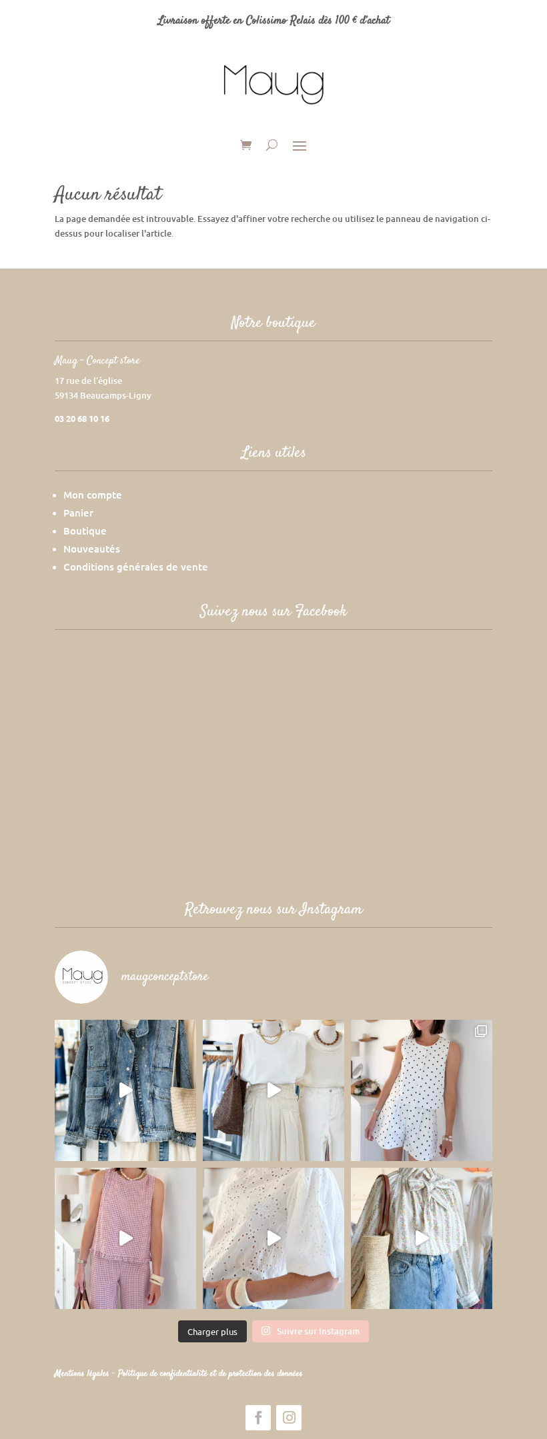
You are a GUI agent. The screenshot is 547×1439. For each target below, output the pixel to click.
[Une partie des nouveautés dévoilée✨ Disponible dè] (273, 1238)
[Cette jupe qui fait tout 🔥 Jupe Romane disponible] (125, 1090)
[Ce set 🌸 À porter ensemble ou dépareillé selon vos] (125, 1238)
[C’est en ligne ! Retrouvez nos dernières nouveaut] (421, 1090)
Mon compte (92, 494)
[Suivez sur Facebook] (258, 1417)
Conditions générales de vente (135, 566)
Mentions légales (83, 1374)
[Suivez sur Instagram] (289, 1417)
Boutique (85, 530)
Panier (78, 512)
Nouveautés (91, 548)
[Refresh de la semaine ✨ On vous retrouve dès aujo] (273, 1090)
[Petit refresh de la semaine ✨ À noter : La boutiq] (421, 1238)
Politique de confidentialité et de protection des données (210, 1374)
